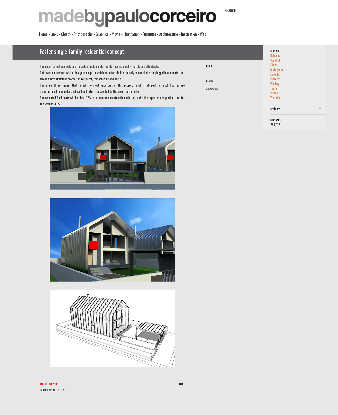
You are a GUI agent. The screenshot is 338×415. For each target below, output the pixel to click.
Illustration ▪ (132, 34)
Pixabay (274, 83)
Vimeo (274, 93)
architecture (212, 89)
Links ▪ (55, 34)
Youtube (275, 97)
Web (203, 34)
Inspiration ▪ (190, 34)
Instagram (276, 69)
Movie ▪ (117, 34)
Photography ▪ (84, 34)
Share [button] (209, 66)
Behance (275, 55)
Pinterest (276, 79)
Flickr (273, 65)
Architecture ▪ (169, 34)
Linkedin (275, 74)
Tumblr (274, 88)
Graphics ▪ (103, 34)
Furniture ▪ (150, 34)
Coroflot (275, 60)
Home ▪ (44, 34)
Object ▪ (67, 34)
